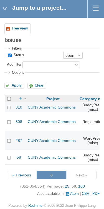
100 (81, 186)
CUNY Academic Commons (52, 107)
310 (19, 107)
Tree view (20, 28)
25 (67, 186)
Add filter (14, 65)
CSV (85, 194)
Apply (17, 85)
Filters (17, 48)
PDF (96, 194)
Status (18, 55)
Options (18, 73)
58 (19, 157)
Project (53, 99)
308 (19, 121)
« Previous (21, 175)
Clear (39, 85)
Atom (74, 194)
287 (19, 140)
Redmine (35, 206)
